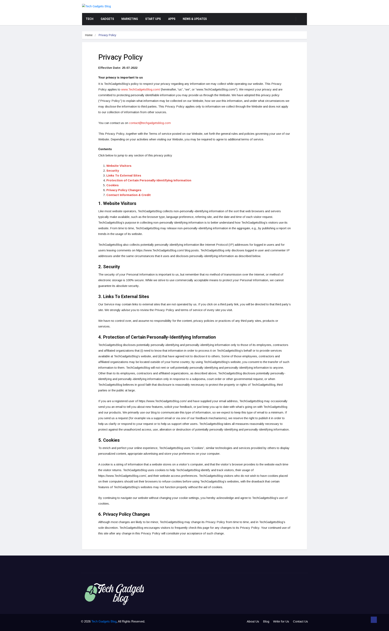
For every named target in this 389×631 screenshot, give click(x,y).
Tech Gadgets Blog (103, 621)
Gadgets (107, 19)
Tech (89, 19)
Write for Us (281, 621)
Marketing (129, 19)
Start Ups (153, 19)
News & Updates (195, 19)
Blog (266, 621)
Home (89, 35)
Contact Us (300, 621)
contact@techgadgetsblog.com (150, 123)
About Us (253, 621)
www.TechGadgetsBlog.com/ (140, 89)
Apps (171, 19)
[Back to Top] (374, 620)
